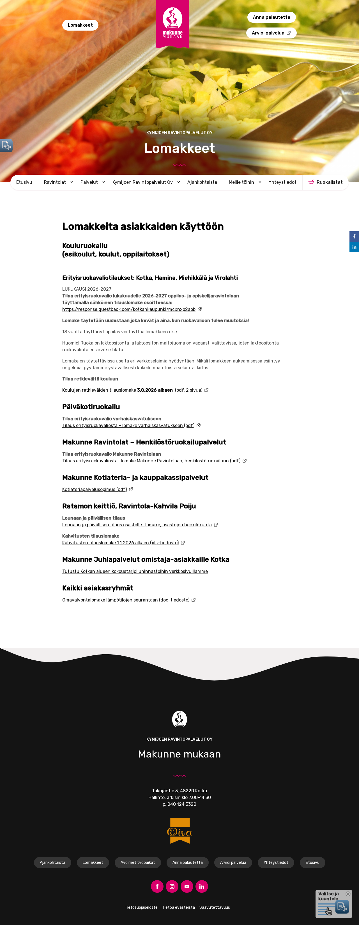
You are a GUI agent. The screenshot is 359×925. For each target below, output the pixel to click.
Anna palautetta (271, 17)
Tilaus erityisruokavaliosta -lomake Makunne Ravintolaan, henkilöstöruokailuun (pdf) (151, 460)
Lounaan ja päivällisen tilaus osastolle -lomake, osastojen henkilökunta (137, 524)
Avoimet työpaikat (138, 862)
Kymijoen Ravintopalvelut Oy (142, 182)
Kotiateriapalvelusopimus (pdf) (94, 489)
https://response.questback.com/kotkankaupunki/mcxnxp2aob (128, 309)
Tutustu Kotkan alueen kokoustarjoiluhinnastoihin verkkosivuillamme (135, 571)
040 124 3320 (181, 804)
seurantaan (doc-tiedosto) (160, 600)
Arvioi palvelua (268, 33)
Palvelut (89, 182)
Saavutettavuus (214, 907)
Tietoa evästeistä (178, 907)
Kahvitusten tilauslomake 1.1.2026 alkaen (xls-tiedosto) (120, 542)
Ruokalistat (330, 182)
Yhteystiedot (282, 182)
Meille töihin (241, 182)
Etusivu (24, 182)
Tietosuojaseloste (141, 907)
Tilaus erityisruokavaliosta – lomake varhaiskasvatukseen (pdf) (128, 425)
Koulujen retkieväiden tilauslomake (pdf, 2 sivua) (132, 390)
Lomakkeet (80, 25)
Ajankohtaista (202, 182)
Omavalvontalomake (83, 600)
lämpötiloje (117, 600)
